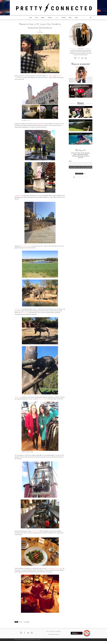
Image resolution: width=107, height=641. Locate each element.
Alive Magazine (50, 75)
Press (70, 17)
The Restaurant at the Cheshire (54, 568)
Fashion (50, 17)
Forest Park (17, 309)
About (76, 17)
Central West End (35, 531)
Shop (36, 17)
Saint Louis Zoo (25, 312)
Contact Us (51, 631)
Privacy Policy (58, 631)
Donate (63, 17)
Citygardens (18, 195)
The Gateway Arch (25, 246)
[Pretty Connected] (53, 7)
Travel (56, 17)
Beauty (42, 17)
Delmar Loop (18, 397)
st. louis (20, 621)
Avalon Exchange (42, 398)
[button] (90, 17)
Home (30, 17)
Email (70, 161)
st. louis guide (26, 621)
